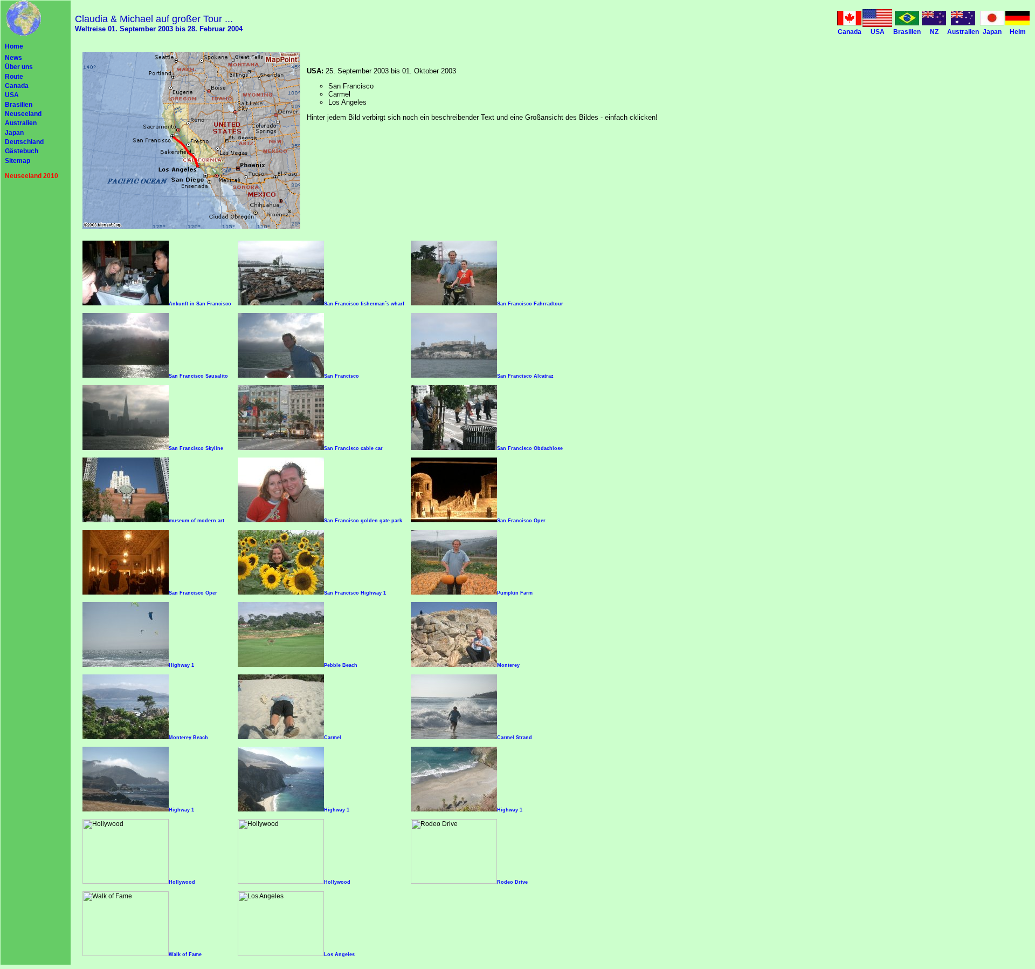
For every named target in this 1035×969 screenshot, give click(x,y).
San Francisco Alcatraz (525, 376)
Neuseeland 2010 (31, 176)
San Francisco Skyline (196, 448)
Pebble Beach (340, 665)
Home (14, 46)
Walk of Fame (185, 954)
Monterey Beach (188, 737)
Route (14, 76)
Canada (17, 86)
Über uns (19, 67)
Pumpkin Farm (515, 593)
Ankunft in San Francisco (200, 303)
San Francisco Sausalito (198, 376)
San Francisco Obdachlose (530, 448)
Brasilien (18, 104)
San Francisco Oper (521, 520)
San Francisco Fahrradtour (530, 303)
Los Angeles (339, 954)
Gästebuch (21, 151)
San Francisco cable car (353, 448)
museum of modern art (196, 520)
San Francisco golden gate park (363, 520)
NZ (934, 32)
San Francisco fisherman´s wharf (364, 303)
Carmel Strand (514, 737)
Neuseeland (23, 114)
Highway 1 (181, 665)
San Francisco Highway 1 (355, 593)
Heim (1018, 32)
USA (12, 95)
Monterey (508, 665)
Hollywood (182, 882)
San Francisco (341, 376)
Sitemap (17, 161)
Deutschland (24, 142)
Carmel (332, 737)
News (13, 58)
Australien (21, 123)
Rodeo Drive (512, 882)
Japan (14, 133)
